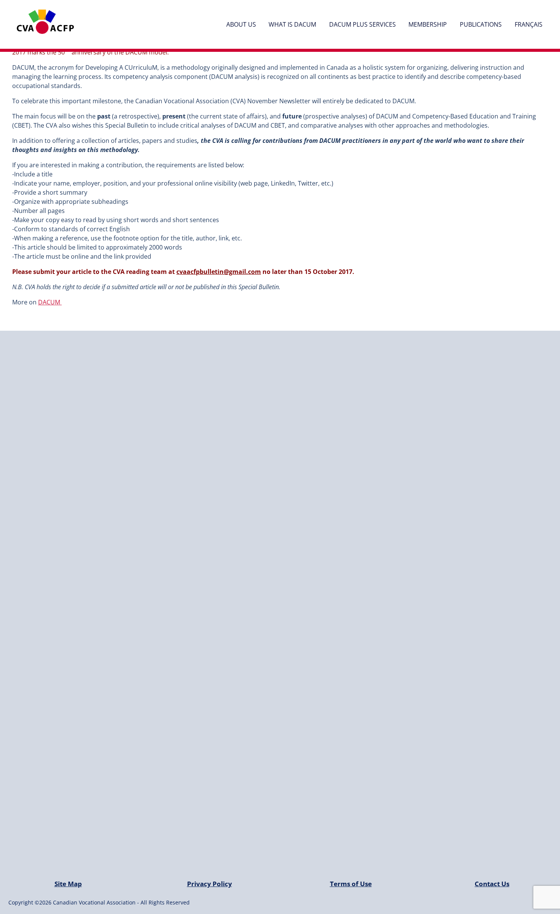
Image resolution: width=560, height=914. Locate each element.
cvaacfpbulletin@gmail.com (218, 271)
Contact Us (492, 883)
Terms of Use (351, 883)
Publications (481, 24)
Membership (427, 24)
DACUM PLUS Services (362, 24)
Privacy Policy (209, 883)
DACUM (50, 302)
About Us (241, 24)
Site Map (68, 883)
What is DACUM (292, 24)
